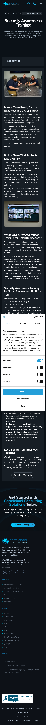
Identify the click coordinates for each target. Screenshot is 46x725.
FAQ (5, 647)
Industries (7, 602)
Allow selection (23, 399)
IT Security (14, 13)
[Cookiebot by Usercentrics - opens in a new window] (33, 317)
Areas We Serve (9, 598)
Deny (23, 406)
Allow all (23, 391)
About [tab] (37, 323)
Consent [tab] (8, 323)
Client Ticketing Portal (11, 637)
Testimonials (8, 617)
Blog (5, 630)
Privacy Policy (23, 712)
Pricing (6, 623)
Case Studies (8, 620)
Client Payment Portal (11, 640)
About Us (7, 613)
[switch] (40, 367)
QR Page (7, 644)
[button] (41, 3)
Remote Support (10, 634)
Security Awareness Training (32, 13)
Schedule (7, 627)
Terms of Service (23, 716)
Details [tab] (23, 323)
